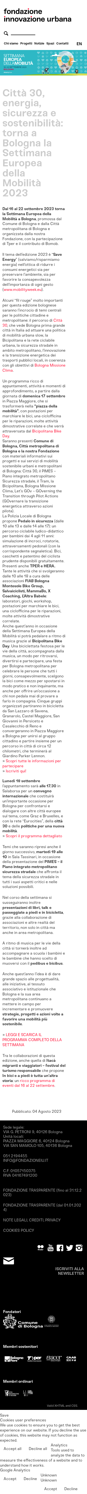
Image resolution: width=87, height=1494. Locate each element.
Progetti (26, 43)
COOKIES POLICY (18, 1230)
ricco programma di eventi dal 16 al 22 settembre (28, 1083)
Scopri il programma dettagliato (34, 836)
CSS (74, 1405)
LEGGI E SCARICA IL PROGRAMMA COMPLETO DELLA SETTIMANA (32, 1039)
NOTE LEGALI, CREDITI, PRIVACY (32, 1220)
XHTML (59, 1405)
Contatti (62, 43)
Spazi (50, 43)
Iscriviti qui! (15, 771)
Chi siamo (11, 43)
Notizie (39, 43)
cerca (6, 33)
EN (79, 44)
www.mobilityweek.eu (23, 289)
